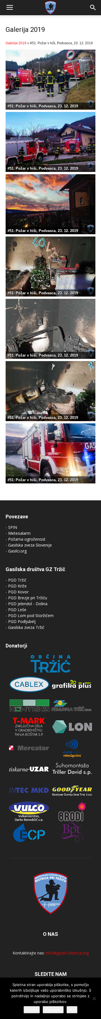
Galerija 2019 (16, 43)
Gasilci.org (17, 551)
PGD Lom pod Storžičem (31, 615)
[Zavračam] (94, 998)
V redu (32, 1009)
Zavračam (53, 1009)
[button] (93, 7)
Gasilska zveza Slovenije (30, 545)
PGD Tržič (17, 580)
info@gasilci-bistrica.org (67, 953)
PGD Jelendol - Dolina (27, 603)
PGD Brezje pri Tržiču (27, 597)
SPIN (12, 527)
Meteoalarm (19, 533)
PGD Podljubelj (22, 621)
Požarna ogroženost (26, 539)
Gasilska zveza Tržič (26, 627)
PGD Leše (17, 609)
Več (72, 1009)
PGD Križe (17, 586)
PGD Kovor (18, 591)
